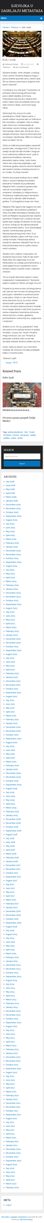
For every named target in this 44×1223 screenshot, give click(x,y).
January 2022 (12, 677)
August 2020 (11, 742)
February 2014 (12, 1003)
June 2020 (10, 750)
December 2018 (13, 819)
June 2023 (10, 616)
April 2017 (10, 896)
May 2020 (10, 754)
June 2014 (10, 988)
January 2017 (12, 907)
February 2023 (12, 631)
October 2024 (12, 558)
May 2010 (10, 1176)
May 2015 (10, 946)
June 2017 (10, 888)
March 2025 (11, 539)
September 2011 (13, 1114)
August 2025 (11, 520)
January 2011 (11, 1145)
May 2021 (10, 708)
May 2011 (10, 1130)
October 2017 (12, 873)
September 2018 (13, 831)
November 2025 (13, 508)
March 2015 (11, 953)
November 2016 (13, 915)
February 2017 (12, 903)
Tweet (8, 363)
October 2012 (12, 1065)
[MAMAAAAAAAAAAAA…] (22, 395)
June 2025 (10, 527)
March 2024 (11, 581)
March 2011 (11, 1137)
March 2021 (11, 715)
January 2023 (12, 635)
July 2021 (10, 700)
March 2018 (11, 854)
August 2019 (11, 788)
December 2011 (13, 1103)
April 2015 (10, 949)
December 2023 (13, 593)
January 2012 (12, 1099)
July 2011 (10, 1122)
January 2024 (12, 589)
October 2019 (12, 781)
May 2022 (10, 666)
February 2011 (12, 1141)
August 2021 (11, 696)
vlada (19, 438)
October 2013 (12, 1019)
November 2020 (13, 731)
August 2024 (11, 566)
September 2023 (13, 604)
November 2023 (13, 597)
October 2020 (12, 735)
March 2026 (11, 497)
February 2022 (12, 673)
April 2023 (10, 623)
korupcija (24, 435)
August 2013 (11, 1026)
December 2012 (13, 1057)
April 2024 (10, 577)
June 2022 (10, 662)
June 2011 (10, 1126)
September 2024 (13, 562)
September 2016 (13, 923)
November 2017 (13, 869)
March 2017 (11, 900)
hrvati (31, 432)
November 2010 (13, 1153)
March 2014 (11, 999)
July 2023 (10, 612)
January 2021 (12, 723)
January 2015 (12, 961)
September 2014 (13, 976)
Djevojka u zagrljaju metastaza (14, 1217)
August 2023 (11, 608)
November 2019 (13, 777)
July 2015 (10, 938)
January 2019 (12, 815)
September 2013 (13, 1022)
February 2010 (12, 1187)
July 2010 (10, 1168)
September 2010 (13, 1161)
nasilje (33, 435)
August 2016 (11, 926)
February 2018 (12, 857)
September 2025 (13, 516)
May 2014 (10, 992)
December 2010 (13, 1149)
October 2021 (12, 689)
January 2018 (12, 861)
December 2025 (13, 504)
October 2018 (12, 827)
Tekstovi (6, 67)
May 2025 (10, 531)
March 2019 (11, 808)
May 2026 (10, 489)
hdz (26, 432)
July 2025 (10, 524)
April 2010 (10, 1180)
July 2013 (10, 1030)
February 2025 (12, 543)
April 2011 (10, 1134)
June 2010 (10, 1172)
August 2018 (11, 834)
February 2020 (12, 765)
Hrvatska (7, 435)
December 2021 (13, 681)
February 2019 (12, 811)
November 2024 (13, 554)
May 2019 (10, 800)
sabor (13, 438)
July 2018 (10, 838)
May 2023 (10, 620)
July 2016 (10, 930)
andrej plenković (15, 432)
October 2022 (12, 646)
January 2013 (12, 1053)
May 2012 (10, 1084)
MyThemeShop (26, 1220)
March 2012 (11, 1091)
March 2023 (11, 627)
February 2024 (12, 585)
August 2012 (11, 1072)
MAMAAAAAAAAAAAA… (17, 410)
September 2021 (13, 692)
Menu (4, 18)
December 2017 (13, 865)
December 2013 (13, 1011)
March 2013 (11, 1045)
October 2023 (12, 600)
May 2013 (10, 1038)
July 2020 (10, 746)
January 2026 (12, 501)
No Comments (22, 67)
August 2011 (11, 1118)
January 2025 (12, 547)
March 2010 (11, 1184)
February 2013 (12, 1049)
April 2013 (10, 1042)
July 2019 (10, 792)
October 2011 (12, 1111)
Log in (8, 1205)
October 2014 (12, 973)
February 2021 (12, 719)
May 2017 (10, 892)
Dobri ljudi (8, 377)
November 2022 (13, 643)
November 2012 (13, 1061)
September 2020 (13, 738)
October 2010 (12, 1157)
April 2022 (10, 669)
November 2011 (13, 1107)
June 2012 (10, 1080)
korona (16, 435)
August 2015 (11, 934)
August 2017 (11, 880)
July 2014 (10, 984)
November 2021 (13, 685)
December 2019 (13, 773)
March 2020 (11, 762)
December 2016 (13, 911)
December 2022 (13, 639)
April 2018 (10, 850)
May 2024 (10, 574)
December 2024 (13, 550)
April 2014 (10, 996)
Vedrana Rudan (11, 64)
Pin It (15, 362)
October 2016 (12, 919)
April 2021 (10, 712)
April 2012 (10, 1088)
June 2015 (10, 942)
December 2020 (13, 727)
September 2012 (13, 1068)
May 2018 (10, 846)
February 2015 (12, 957)
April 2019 (10, 804)
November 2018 (13, 823)
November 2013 (13, 1015)
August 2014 (11, 980)
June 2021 (10, 704)
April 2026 (10, 493)
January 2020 (12, 769)
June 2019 (10, 796)
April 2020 (10, 758)
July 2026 (10, 481)
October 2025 (12, 512)
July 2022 (10, 658)
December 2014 (13, 965)
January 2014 (12, 1007)
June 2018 (10, 842)
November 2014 (13, 969)
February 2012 (12, 1095)
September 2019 (13, 785)
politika (6, 438)
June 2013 (10, 1034)
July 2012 (10, 1076)
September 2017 (13, 877)
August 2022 (11, 654)
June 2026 (10, 485)
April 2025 (10, 535)
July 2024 (10, 570)
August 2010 (11, 1164)
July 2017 (10, 884)
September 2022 (13, 650)
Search (22, 464)
